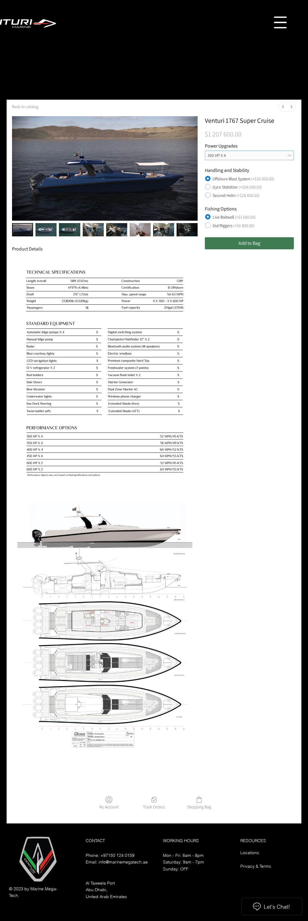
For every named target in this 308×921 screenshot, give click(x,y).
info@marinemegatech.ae (123, 862)
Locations (249, 852)
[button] (280, 22)
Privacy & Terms (255, 866)
